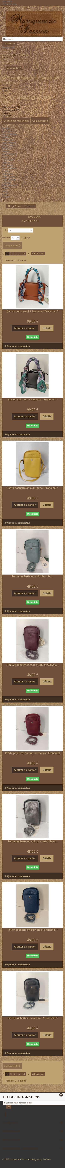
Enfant (5, 194)
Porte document (9, 154)
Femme (5, 128)
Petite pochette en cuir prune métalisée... (32, 664)
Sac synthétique (9, 134)
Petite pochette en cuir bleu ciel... (33, 576)
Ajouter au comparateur (18, 346)
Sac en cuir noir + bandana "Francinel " (32, 399)
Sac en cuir (7, 165)
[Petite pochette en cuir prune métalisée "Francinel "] (32, 640)
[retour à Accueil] (9, 206)
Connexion (7, 1)
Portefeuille (7, 140)
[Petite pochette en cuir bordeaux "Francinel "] (32, 728)
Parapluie (6, 148)
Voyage (5, 151)
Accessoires (8, 160)
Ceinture (6, 137)
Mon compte (11, 1140)
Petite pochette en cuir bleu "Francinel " (32, 929)
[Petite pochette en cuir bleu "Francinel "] (32, 905)
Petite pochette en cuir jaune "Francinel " (32, 487)
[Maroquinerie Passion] (34, 24)
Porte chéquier (9, 143)
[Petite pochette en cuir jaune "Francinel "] (32, 463)
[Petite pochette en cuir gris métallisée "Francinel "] (32, 816)
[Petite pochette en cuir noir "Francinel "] (32, 993)
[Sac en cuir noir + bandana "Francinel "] (32, 375)
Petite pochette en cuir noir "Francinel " (33, 1018)
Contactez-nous (9, 4)
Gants (5, 157)
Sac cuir (6, 131)
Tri (6, 230)
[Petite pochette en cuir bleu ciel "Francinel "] (32, 551)
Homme (5, 162)
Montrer (6, 237)
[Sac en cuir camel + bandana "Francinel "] (32, 286)
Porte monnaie (9, 145)
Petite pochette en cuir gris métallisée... (33, 841)
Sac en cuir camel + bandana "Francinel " (32, 311)
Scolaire (6, 197)
